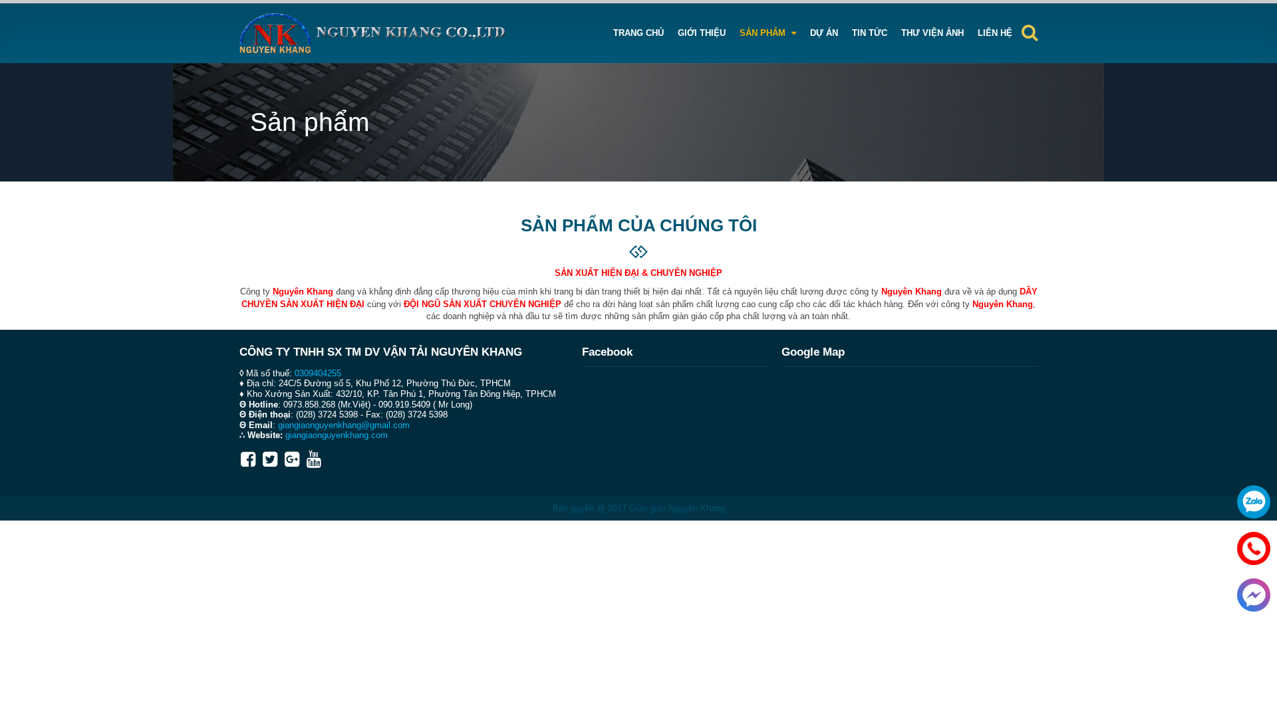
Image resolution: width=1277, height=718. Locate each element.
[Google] (292, 459)
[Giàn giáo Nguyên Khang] (372, 33)
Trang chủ (638, 33)
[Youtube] (314, 459)
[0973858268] (1250, 545)
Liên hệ (995, 33)
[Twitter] (270, 459)
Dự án (824, 33)
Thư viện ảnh (932, 33)
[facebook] (1250, 591)
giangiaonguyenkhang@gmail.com (344, 425)
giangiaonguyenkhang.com (336, 435)
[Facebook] (248, 459)
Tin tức (869, 33)
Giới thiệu (702, 33)
